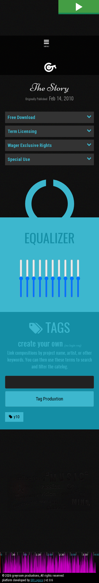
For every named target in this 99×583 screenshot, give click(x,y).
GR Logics (36, 580)
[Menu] (46, 41)
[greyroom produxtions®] (50, 67)
